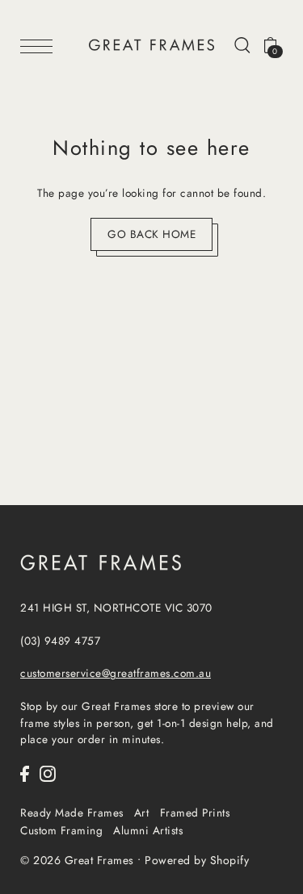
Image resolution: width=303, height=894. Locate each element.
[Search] (242, 44)
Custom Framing (61, 830)
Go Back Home (151, 234)
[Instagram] (48, 773)
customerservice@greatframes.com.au (115, 673)
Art (141, 812)
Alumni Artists (148, 830)
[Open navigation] (40, 45)
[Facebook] (24, 773)
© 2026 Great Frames (77, 860)
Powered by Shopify (197, 860)
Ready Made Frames (72, 812)
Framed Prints (195, 812)
